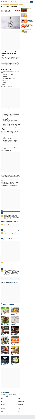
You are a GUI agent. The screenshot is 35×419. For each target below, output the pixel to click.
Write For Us (3, 408)
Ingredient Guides (20, 404)
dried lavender (8, 113)
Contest (19, 408)
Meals (2, 398)
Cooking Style (3, 404)
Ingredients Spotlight (4, 187)
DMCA (2, 411)
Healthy (19, 398)
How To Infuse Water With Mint (11, 282)
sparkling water (13, 138)
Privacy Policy (3, 413)
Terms (18, 411)
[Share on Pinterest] (17, 10)
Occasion (2, 401)
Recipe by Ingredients (21, 401)
